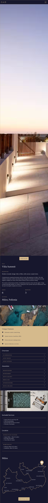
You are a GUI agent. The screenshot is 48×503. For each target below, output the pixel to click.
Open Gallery (24, 258)
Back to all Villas (24, 499)
